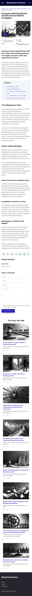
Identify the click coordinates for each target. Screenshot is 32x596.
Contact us (5, 586)
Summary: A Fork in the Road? (15, 98)
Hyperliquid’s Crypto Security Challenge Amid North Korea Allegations (13, 407)
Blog (6, 8)
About (3, 584)
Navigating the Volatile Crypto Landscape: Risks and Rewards (13, 439)
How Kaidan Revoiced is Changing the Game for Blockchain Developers (16, 531)
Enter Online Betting (12, 89)
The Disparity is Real (12, 86)
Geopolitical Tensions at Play (17, 95)
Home (3, 8)
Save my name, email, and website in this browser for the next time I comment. (16, 306)
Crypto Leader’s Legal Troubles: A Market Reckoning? (14, 343)
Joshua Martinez (8, 259)
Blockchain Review (16, 3)
